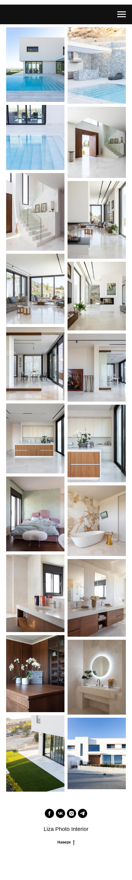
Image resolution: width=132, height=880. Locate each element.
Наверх (64, 842)
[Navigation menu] (121, 14)
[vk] (60, 813)
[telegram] (82, 813)
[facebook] (49, 813)
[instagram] (71, 813)
